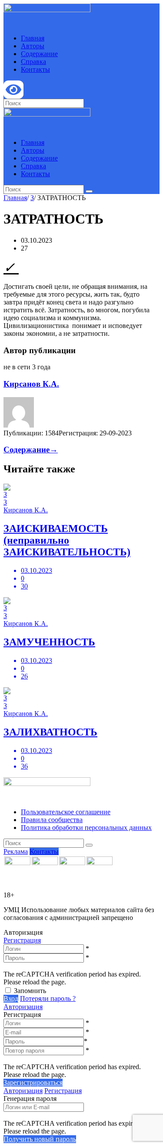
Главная (32, 38)
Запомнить (30, 990)
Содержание (39, 53)
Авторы (32, 46)
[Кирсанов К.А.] (18, 425)
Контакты (35, 69)
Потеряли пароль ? (48, 998)
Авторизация (23, 1006)
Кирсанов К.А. (31, 383)
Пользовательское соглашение (65, 812)
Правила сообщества (52, 819)
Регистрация (22, 940)
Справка (33, 61)
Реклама (15, 851)
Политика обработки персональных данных (86, 827)
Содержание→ (30, 449)
